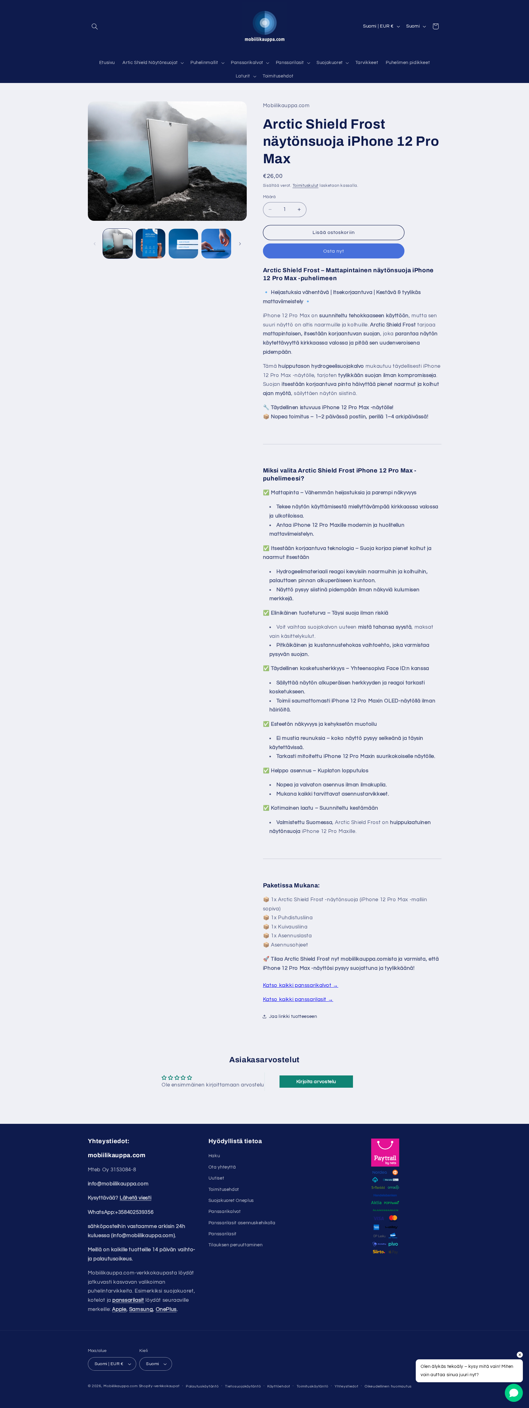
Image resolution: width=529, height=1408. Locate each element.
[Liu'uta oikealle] (240, 243)
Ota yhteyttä (222, 1167)
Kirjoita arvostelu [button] (316, 1081)
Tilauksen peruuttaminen (235, 1245)
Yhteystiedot (346, 1386)
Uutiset (216, 1178)
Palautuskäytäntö (202, 1386)
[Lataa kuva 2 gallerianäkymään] (150, 243)
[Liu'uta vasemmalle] (94, 243)
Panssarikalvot (224, 1211)
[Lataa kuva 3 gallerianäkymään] (183, 243)
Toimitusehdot (223, 1189)
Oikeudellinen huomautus (388, 1386)
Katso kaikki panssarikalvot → (300, 985)
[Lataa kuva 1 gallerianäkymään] (118, 243)
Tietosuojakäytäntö (243, 1386)
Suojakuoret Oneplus (231, 1200)
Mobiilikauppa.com (120, 1386)
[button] (95, 26)
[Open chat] (514, 1393)
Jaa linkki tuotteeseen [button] (293, 1016)
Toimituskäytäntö (312, 1386)
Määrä (269, 197)
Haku (214, 1156)
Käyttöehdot (278, 1386)
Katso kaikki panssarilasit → (298, 999)
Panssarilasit (222, 1234)
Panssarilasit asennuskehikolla (242, 1223)
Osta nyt (333, 251)
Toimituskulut (306, 186)
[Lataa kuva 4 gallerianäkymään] (216, 243)
